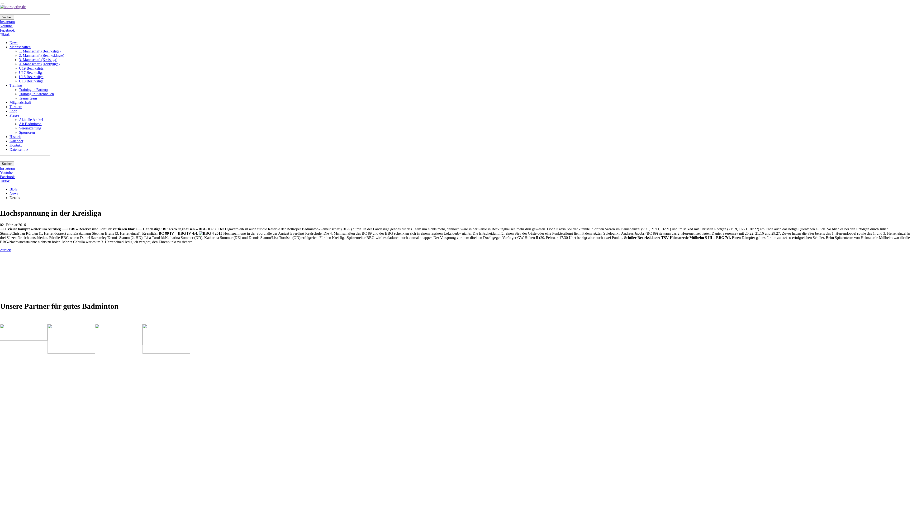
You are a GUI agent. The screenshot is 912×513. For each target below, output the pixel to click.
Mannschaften (20, 47)
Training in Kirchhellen (36, 94)
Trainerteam (28, 98)
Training (16, 85)
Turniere (16, 107)
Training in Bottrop (33, 90)
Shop (13, 111)
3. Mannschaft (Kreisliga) (38, 60)
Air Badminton (30, 124)
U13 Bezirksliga (31, 81)
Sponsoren (27, 132)
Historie (15, 137)
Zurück (5, 250)
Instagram (7, 22)
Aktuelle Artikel (31, 120)
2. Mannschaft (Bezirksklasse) (41, 55)
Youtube (6, 26)
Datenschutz (19, 149)
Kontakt (16, 145)
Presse (14, 115)
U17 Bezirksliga (31, 73)
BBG (14, 189)
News (14, 43)
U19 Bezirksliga (31, 68)
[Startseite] (13, 7)
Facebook (7, 30)
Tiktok (5, 35)
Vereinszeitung (30, 128)
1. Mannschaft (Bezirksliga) (40, 51)
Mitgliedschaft (20, 102)
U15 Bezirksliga (31, 77)
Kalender (16, 141)
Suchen (7, 17)
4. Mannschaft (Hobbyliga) (39, 64)
